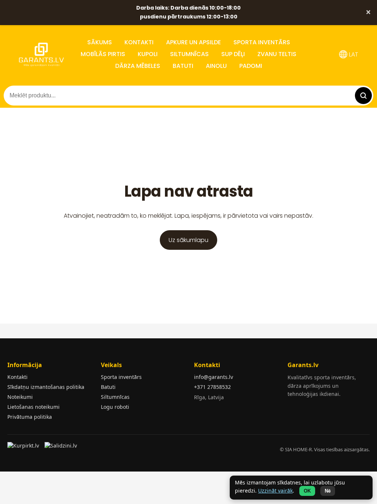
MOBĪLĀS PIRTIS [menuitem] (103, 54)
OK (307, 491)
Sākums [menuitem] (99, 42)
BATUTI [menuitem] (183, 66)
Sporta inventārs (121, 376)
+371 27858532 (212, 386)
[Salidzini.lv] (61, 448)
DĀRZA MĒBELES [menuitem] (137, 66)
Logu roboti (115, 406)
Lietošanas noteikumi (33, 406)
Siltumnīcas (115, 396)
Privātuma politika (29, 416)
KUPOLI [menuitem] (148, 54)
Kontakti (17, 376)
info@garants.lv (213, 376)
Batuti (108, 386)
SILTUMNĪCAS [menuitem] (189, 54)
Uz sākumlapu (188, 240)
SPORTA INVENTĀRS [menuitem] (261, 42)
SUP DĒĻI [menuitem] (233, 54)
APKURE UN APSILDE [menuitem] (193, 42)
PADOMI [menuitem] (250, 66)
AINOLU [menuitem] (216, 66)
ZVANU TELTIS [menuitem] (276, 54)
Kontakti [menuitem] (139, 42)
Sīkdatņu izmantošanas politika (45, 386)
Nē (328, 491)
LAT (353, 54)
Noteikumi (20, 396)
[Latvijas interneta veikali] (24, 448)
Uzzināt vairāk (275, 490)
